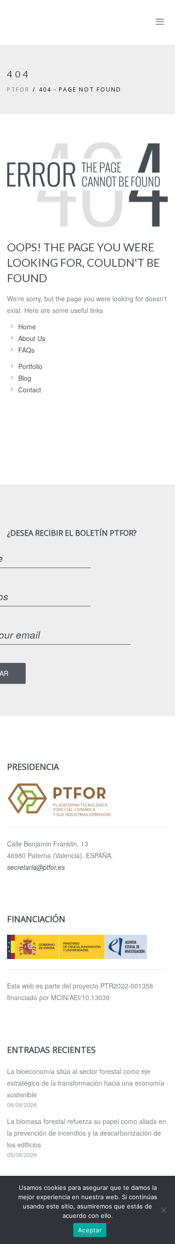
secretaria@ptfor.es (36, 867)
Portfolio (30, 366)
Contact (29, 389)
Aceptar (90, 1230)
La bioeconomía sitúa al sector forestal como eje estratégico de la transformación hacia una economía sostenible (85, 1082)
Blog (24, 378)
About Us (31, 338)
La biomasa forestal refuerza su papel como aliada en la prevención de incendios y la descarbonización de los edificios (86, 1132)
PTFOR (18, 89)
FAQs (26, 350)
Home (27, 326)
